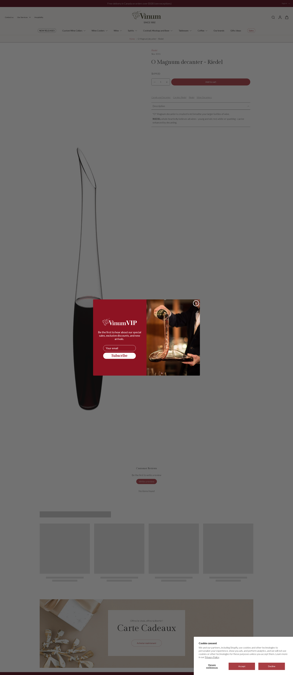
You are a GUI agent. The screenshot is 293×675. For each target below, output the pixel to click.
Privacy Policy (212, 657)
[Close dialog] (196, 303)
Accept (241, 666)
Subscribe (119, 356)
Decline (271, 666)
